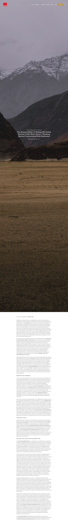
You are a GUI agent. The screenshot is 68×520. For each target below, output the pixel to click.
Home (32, 4)
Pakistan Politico (31, 316)
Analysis (48, 4)
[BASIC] (5, 4)
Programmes (37, 4)
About (52, 4)
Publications (43, 4)
